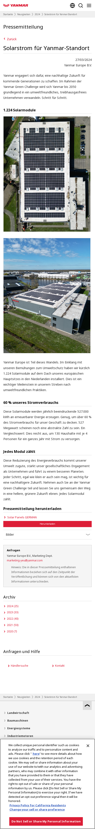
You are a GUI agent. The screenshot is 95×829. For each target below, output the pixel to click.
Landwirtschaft (18, 713)
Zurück (12, 39)
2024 (37, 14)
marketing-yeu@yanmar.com (25, 560)
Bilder (10, 534)
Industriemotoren (20, 736)
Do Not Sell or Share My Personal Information (46, 821)
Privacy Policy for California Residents (38, 805)
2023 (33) (12, 612)
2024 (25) (12, 606)
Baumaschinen (17, 720)
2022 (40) (12, 618)
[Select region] (72, 5)
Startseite (8, 14)
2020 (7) (12, 631)
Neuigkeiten (23, 14)
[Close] (88, 746)
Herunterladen (47, 523)
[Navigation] (90, 5)
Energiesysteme (18, 728)
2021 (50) (12, 625)
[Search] (80, 5)
